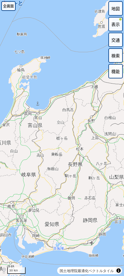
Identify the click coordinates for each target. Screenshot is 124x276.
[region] (62, 138)
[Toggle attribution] (118, 270)
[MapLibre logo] (4, 270)
